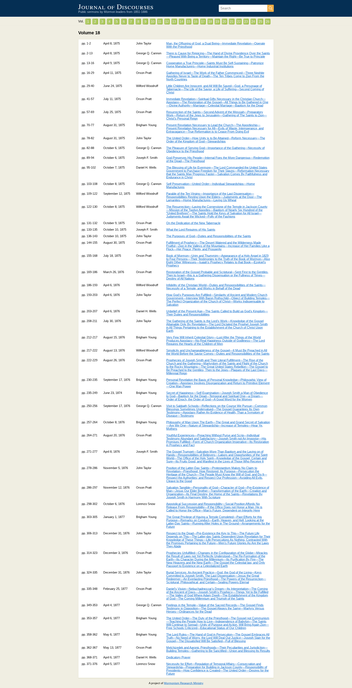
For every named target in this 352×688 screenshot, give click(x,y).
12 (167, 21)
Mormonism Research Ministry (183, 683)
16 (196, 21)
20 (224, 21)
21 (232, 21)
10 (153, 21)
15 (188, 21)
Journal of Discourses (116, 6)
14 (181, 21)
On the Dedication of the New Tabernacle (193, 223)
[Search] (270, 8)
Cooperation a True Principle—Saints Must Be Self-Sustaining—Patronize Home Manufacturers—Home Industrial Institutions (215, 64)
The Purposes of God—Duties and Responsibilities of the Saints (208, 236)
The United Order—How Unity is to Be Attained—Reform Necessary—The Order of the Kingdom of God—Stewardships (215, 140)
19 (217, 21)
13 (174, 21)
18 (210, 21)
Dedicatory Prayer (178, 657)
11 (160, 21)
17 (203, 21)
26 (268, 21)
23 (246, 21)
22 (239, 21)
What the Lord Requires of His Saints (190, 229)
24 (253, 21)
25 (260, 21)
